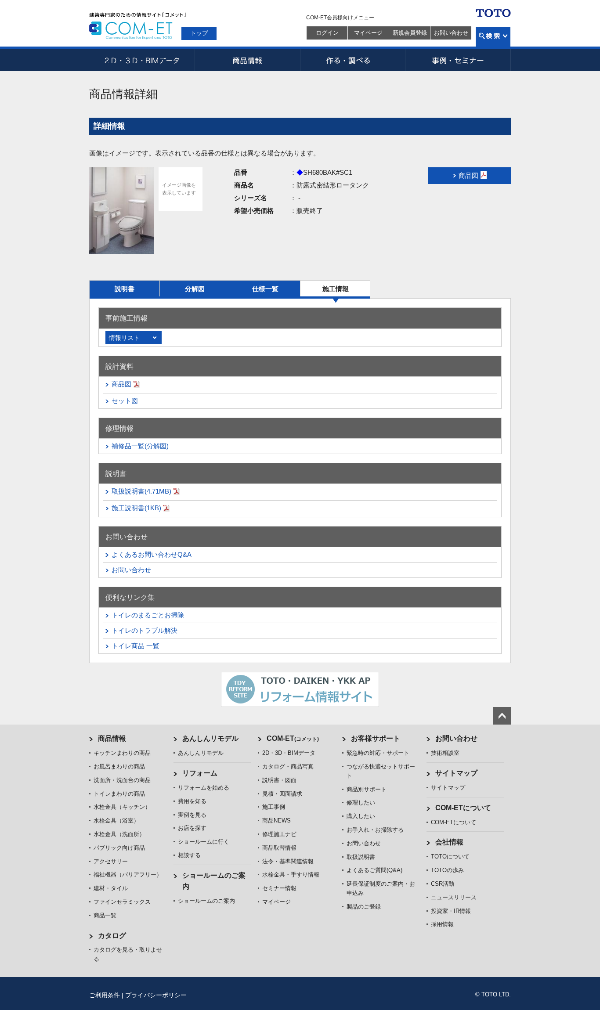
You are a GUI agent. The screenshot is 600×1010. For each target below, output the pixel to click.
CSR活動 (442, 883)
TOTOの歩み (447, 870)
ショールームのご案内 (206, 901)
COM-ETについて (463, 808)
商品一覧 (105, 915)
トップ (199, 33)
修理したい (361, 802)
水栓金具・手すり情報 (290, 874)
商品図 (121, 384)
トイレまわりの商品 (119, 793)
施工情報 (335, 288)
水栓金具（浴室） (116, 820)
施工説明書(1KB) (136, 508)
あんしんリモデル (210, 738)
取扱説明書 (361, 857)
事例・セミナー (458, 60)
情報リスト (124, 337)
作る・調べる (352, 60)
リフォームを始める (203, 787)
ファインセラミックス (122, 901)
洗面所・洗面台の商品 (122, 780)
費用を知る (192, 801)
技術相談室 (445, 753)
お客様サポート (375, 738)
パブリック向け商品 (119, 847)
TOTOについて (450, 856)
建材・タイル (111, 888)
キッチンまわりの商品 (122, 753)
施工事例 (273, 807)
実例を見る (192, 815)
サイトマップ (456, 773)
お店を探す (192, 828)
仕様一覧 (265, 288)
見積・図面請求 (282, 793)
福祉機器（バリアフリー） (128, 874)
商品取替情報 (279, 847)
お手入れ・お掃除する (375, 829)
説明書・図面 (279, 780)
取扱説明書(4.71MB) (141, 491)
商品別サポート (367, 789)
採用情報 (442, 924)
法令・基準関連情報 (288, 861)
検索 (493, 37)
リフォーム (199, 773)
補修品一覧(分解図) (140, 446)
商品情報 (247, 60)
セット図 (125, 400)
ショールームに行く (203, 841)
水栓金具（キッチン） (122, 807)
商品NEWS (276, 820)
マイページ (368, 32)
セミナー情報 (279, 888)
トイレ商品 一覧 (135, 645)
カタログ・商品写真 (288, 766)
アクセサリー (111, 861)
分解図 (195, 288)
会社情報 (449, 842)
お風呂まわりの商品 (119, 766)
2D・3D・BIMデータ (142, 60)
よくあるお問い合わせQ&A (152, 554)
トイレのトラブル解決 (144, 630)
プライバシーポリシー (156, 995)
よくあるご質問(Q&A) (374, 870)
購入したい (361, 816)
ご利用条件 (104, 995)
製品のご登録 (364, 906)
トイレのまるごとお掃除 (148, 615)
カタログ (112, 935)
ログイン (327, 32)
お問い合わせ (451, 32)
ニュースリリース (454, 897)
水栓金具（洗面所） (119, 834)
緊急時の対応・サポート (378, 753)
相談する (189, 855)
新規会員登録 (410, 32)
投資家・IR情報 (451, 911)
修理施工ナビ (279, 834)
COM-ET (293, 738)
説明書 (124, 288)
